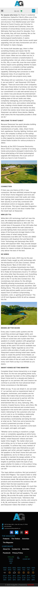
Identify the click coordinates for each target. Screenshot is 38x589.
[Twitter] (16, 532)
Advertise (25, 539)
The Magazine (8, 542)
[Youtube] (26, 532)
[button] (2, 10)
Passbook (6, 553)
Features (6, 539)
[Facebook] (11, 532)
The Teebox (15, 539)
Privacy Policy (17, 553)
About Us (6, 549)
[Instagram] (21, 532)
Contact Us (16, 549)
